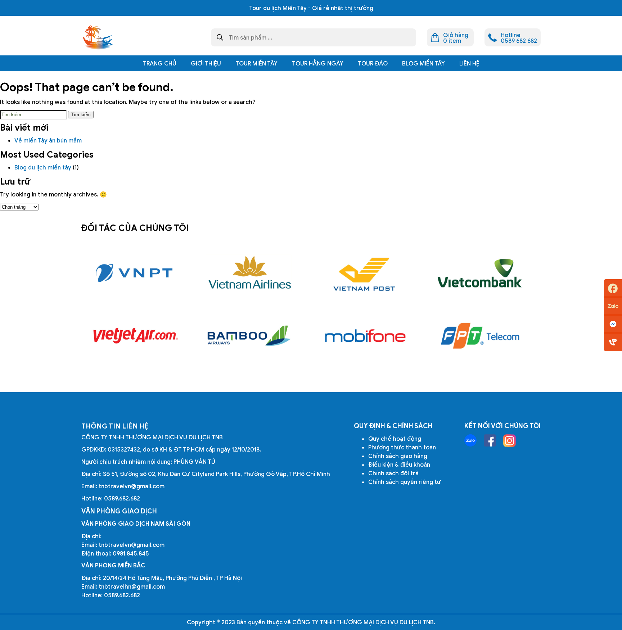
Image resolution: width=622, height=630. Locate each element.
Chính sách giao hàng (397, 455)
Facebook (613, 288)
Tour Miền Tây (256, 63)
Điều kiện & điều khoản (399, 464)
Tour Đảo (373, 63)
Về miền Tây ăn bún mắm (48, 140)
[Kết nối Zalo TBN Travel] (470, 440)
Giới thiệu (206, 63)
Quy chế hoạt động (394, 438)
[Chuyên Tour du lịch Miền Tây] (97, 37)
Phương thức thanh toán (402, 447)
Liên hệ (469, 63)
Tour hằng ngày (317, 63)
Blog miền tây (423, 63)
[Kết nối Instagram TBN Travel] (509, 440)
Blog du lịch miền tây (42, 167)
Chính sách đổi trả (393, 473)
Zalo (613, 306)
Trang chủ (159, 63)
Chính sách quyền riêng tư (404, 481)
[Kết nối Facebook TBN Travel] (490, 440)
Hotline (613, 342)
